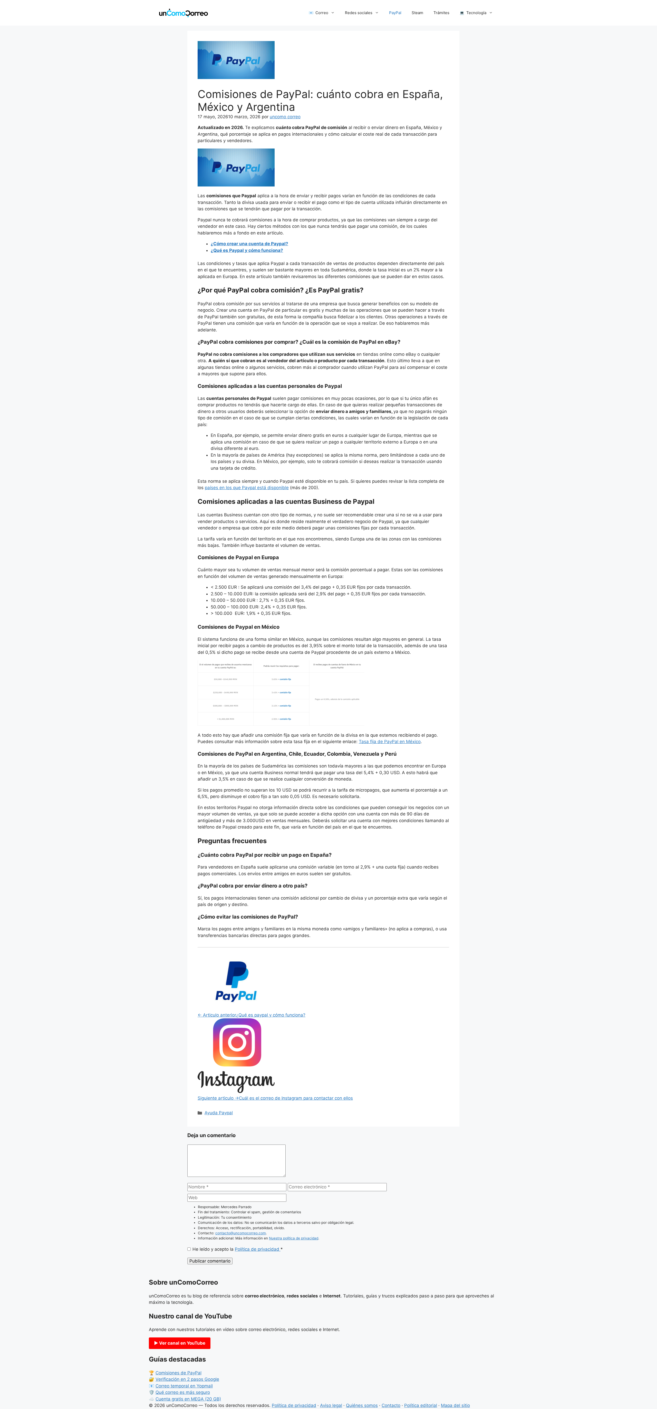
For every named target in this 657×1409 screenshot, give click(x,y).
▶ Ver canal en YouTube (179, 1343)
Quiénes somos (362, 1405)
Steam (417, 12)
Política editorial (420, 1405)
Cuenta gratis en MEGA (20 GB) (188, 1399)
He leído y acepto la (237, 1249)
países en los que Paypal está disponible (247, 487)
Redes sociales (358, 12)
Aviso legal (331, 1405)
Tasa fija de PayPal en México (390, 741)
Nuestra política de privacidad (293, 1238)
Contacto (391, 1405)
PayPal (395, 12)
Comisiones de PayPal (178, 1372)
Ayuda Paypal (219, 1112)
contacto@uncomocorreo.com (240, 1233)
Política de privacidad (258, 1249)
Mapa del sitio (455, 1405)
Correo (321, 12)
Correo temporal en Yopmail (184, 1385)
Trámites (441, 12)
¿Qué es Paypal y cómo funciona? (247, 250)
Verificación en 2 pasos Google (187, 1379)
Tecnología (476, 12)
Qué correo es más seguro (183, 1392)
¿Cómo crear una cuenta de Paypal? (249, 243)
